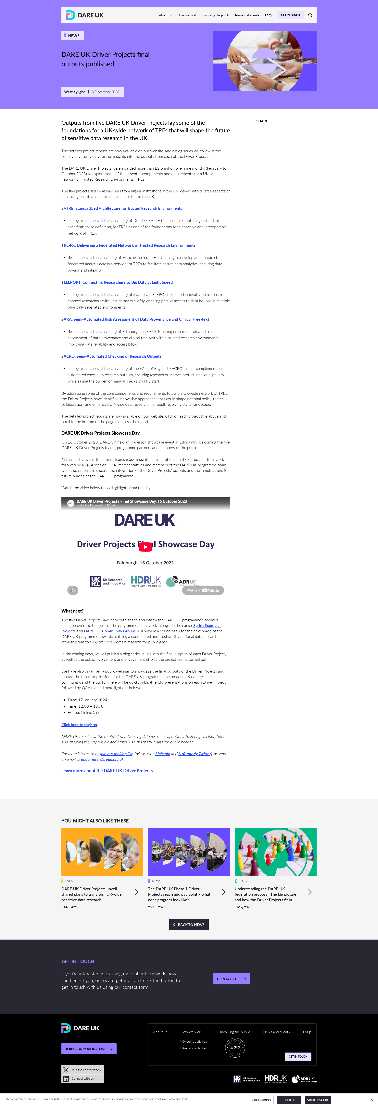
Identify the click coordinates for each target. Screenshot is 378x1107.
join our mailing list (116, 753)
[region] (189, 1100)
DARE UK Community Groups (110, 631)
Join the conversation (86, 1069)
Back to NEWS (191, 924)
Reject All (289, 1099)
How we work (187, 15)
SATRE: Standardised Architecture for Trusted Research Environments (121, 208)
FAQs (269, 15)
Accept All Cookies (317, 1099)
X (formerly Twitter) (195, 753)
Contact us (228, 978)
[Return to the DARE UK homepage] (85, 15)
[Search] (310, 15)
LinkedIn (162, 753)
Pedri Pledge (235, 1049)
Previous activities (194, 1048)
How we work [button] (191, 1031)
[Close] (371, 1099)
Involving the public (216, 15)
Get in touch (290, 15)
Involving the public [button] (235, 1031)
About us (165, 15)
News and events (247, 15)
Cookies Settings (261, 1099)
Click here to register (79, 724)
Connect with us (82, 1078)
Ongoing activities (194, 1041)
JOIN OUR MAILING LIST (86, 1048)
